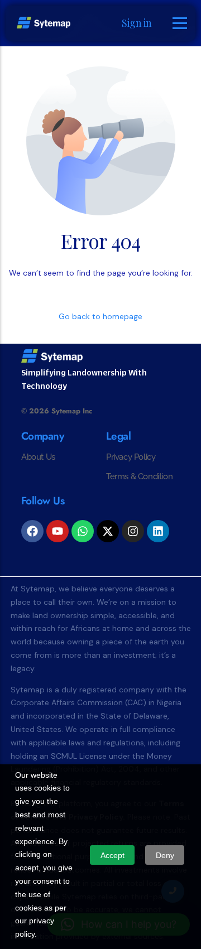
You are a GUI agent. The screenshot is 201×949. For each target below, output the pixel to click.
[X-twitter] (108, 531)
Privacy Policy (130, 457)
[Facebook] (32, 531)
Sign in (137, 23)
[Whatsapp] (82, 531)
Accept (112, 855)
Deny (165, 855)
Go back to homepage (100, 316)
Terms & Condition (139, 476)
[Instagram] (133, 531)
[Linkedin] (158, 531)
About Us (38, 457)
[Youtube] (57, 531)
